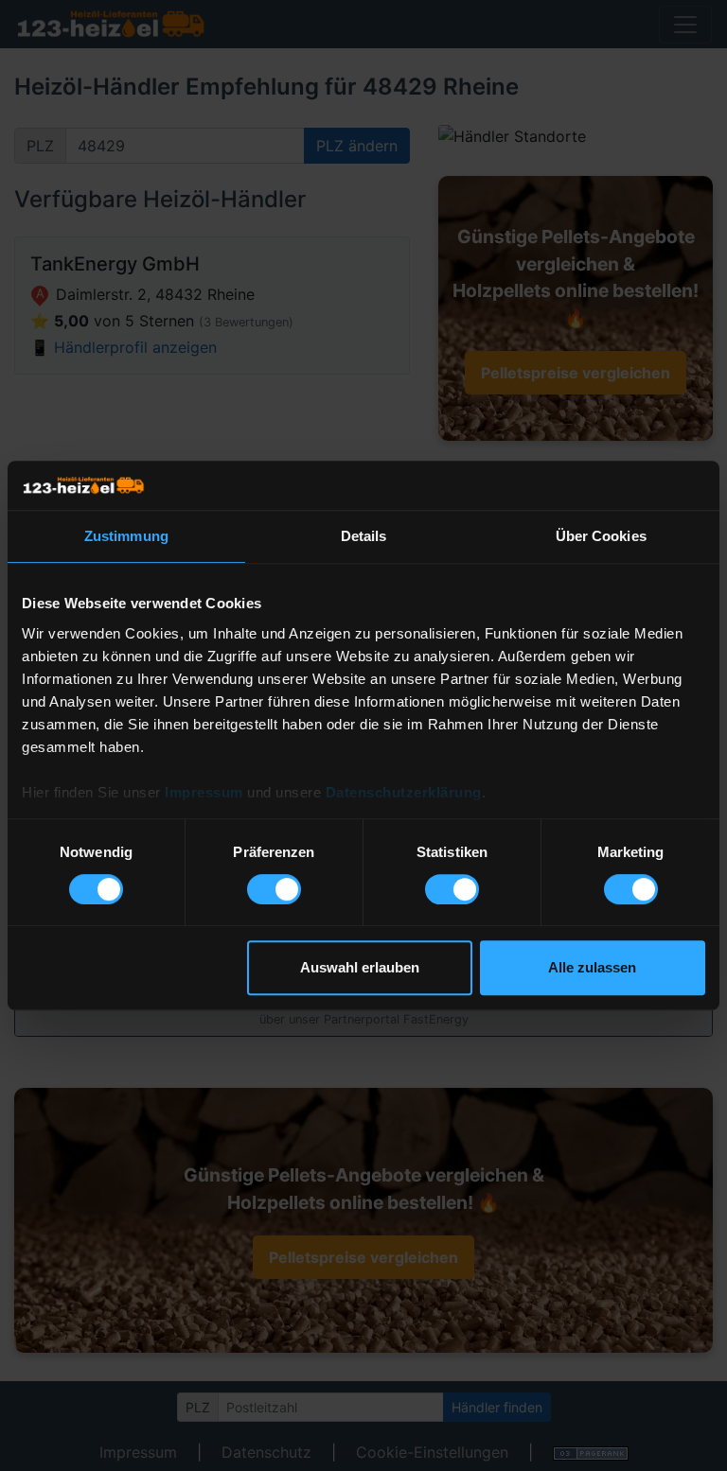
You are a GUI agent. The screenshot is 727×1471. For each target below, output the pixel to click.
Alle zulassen (592, 967)
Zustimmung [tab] (126, 536)
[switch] (274, 889)
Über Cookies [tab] (601, 536)
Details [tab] (364, 536)
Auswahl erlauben (359, 967)
